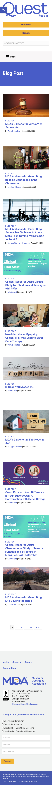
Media (6, 662)
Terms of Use (16, 781)
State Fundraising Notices (29, 781)
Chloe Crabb (13, 604)
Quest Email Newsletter (14, 721)
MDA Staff (12, 292)
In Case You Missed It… (19, 387)
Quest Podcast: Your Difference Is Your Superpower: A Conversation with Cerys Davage (25, 496)
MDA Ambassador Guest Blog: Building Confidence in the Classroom (23, 180)
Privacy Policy (7, 781)
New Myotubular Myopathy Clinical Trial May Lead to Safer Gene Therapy (24, 338)
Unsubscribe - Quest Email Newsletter (20, 731)
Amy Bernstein (14, 131)
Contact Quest (10, 668)
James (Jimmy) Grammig (19, 243)
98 (31, 627)
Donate (28, 662)
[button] (3, 10)
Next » (37, 627)
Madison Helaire (14, 187)
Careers (16, 662)
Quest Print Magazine (13, 724)
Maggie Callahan (15, 447)
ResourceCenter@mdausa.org (25, 704)
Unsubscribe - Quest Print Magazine (19, 728)
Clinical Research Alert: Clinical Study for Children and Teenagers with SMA (26, 285)
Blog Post (10, 121)
